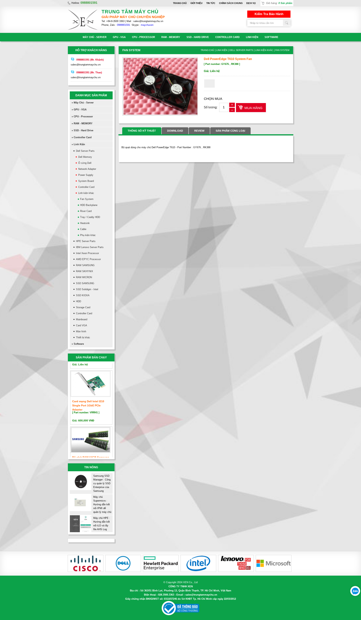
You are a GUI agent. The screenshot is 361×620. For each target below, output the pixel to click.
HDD (78, 301)
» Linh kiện (78, 144)
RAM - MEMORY (170, 37)
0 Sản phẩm (285, 3)
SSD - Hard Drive (198, 37)
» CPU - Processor (82, 116)
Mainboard (81, 319)
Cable (83, 229)
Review (199, 130)
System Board (86, 181)
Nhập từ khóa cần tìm (286, 23)
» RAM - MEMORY (82, 123)
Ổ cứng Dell (84, 163)
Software (271, 37)
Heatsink (85, 223)
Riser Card (86, 211)
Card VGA (81, 325)
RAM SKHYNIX (84, 271)
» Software (78, 343)
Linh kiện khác (86, 193)
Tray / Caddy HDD (90, 217)
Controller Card (227, 37)
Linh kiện (252, 37)
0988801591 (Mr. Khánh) (90, 59)
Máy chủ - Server (94, 37)
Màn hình (81, 331)
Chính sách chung (231, 3)
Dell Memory (85, 157)
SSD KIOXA (82, 295)
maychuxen (147, 25)
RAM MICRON (84, 277)
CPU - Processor (143, 37)
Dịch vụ (251, 3)
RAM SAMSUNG (85, 265)
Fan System (86, 199)
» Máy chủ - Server (83, 102)
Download (175, 130)
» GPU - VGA (79, 109)
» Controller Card (82, 137)
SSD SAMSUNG (85, 283)
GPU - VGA (119, 37)
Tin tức (210, 3)
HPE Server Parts (86, 241)
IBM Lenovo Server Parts (90, 247)
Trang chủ (180, 3)
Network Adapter (87, 169)
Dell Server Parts (85, 150)
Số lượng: (210, 107)
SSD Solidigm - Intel (87, 289)
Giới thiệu (196, 3)
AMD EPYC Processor (88, 259)
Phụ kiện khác (88, 235)
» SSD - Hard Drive (82, 130)
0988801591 (123, 25)
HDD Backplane (88, 205)
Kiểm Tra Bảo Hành (269, 14)
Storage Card (83, 307)
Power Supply (85, 175)
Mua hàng (253, 108)
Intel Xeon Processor (87, 253)
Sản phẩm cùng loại (230, 130)
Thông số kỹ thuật (142, 130)
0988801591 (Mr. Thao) (89, 72)
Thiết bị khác (83, 337)
